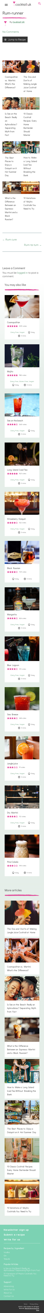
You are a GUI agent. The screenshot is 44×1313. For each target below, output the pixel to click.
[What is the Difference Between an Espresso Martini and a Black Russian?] (11, 203)
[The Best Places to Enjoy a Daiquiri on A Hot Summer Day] (11, 160)
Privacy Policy (34, 1304)
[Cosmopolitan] (22, 317)
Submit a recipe (14, 1234)
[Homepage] (22, 3)
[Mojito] (22, 366)
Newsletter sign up (16, 1229)
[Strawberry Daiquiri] (22, 514)
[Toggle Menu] (6, 5)
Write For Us (9, 1289)
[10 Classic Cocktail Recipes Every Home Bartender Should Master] (30, 118)
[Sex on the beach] (22, 415)
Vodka (7, 1252)
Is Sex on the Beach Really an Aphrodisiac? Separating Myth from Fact (22, 1269)
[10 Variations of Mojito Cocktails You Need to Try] (30, 197)
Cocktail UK (19, 22)
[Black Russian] (22, 561)
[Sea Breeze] (22, 709)
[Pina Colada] (22, 855)
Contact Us (9, 1296)
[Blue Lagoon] (22, 659)
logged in (22, 272)
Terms (25, 1304)
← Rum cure (9, 239)
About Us (8, 1293)
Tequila (7, 1259)
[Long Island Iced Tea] (22, 465)
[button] (15, 39)
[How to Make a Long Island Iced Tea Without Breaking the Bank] (30, 160)
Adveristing (9, 1286)
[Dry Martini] (22, 807)
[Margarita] (22, 609)
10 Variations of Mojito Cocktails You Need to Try (20, 1274)
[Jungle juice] (22, 758)
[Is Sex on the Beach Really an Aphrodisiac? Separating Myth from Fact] (11, 118)
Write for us (12, 1239)
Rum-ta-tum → (33, 244)
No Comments (10, 31)
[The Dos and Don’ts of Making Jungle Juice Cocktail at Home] (30, 77)
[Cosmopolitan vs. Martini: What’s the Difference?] (11, 76)
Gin (5, 1255)
